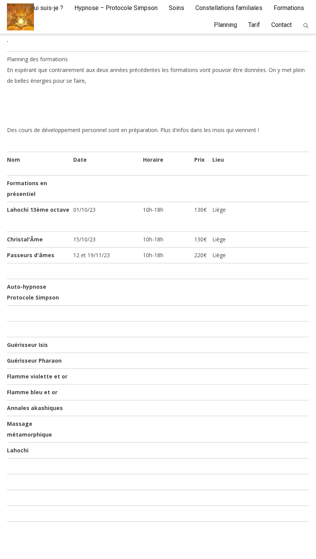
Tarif (254, 24)
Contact (281, 24)
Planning (225, 24)
